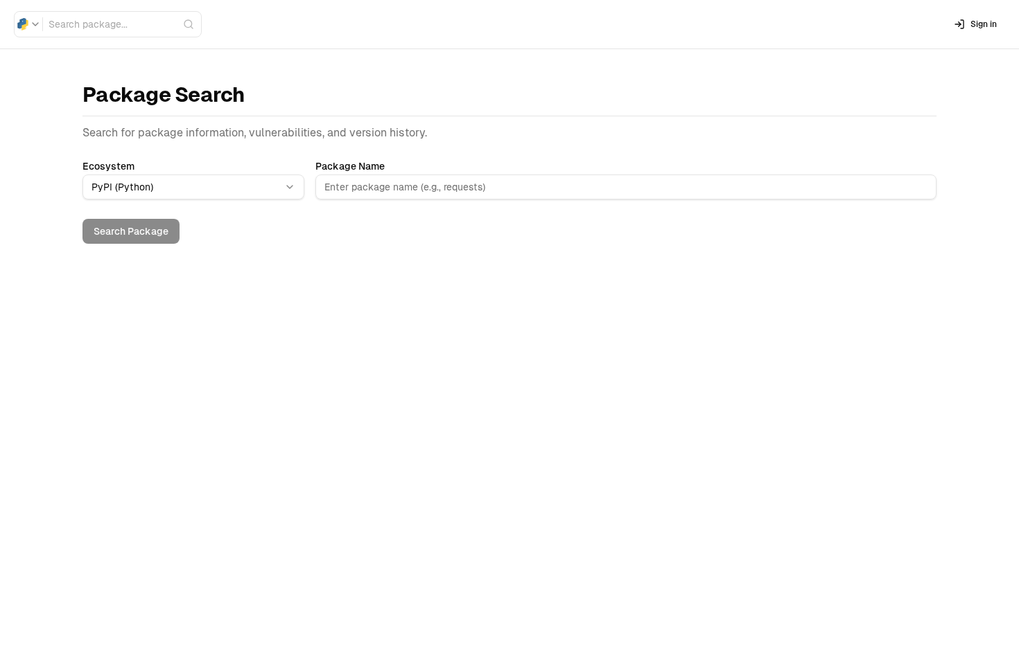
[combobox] (28, 24)
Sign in (983, 24)
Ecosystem (108, 166)
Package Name (350, 166)
